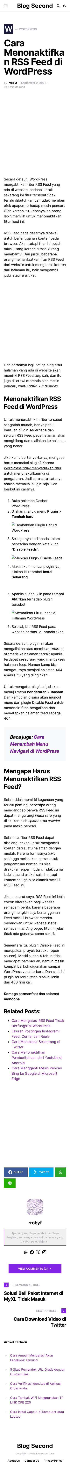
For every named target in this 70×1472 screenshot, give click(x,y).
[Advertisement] (35, 135)
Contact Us (31, 1460)
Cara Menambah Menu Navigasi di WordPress (34, 744)
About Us (14, 1460)
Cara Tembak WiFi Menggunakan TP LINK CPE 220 (36, 1400)
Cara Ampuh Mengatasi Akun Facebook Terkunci (31, 1357)
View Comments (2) (33, 1268)
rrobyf (13, 82)
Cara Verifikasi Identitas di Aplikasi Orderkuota (35, 1386)
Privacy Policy (53, 1460)
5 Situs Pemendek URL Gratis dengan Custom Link (37, 1371)
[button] (64, 5)
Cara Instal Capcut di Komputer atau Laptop (37, 1414)
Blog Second (35, 5)
